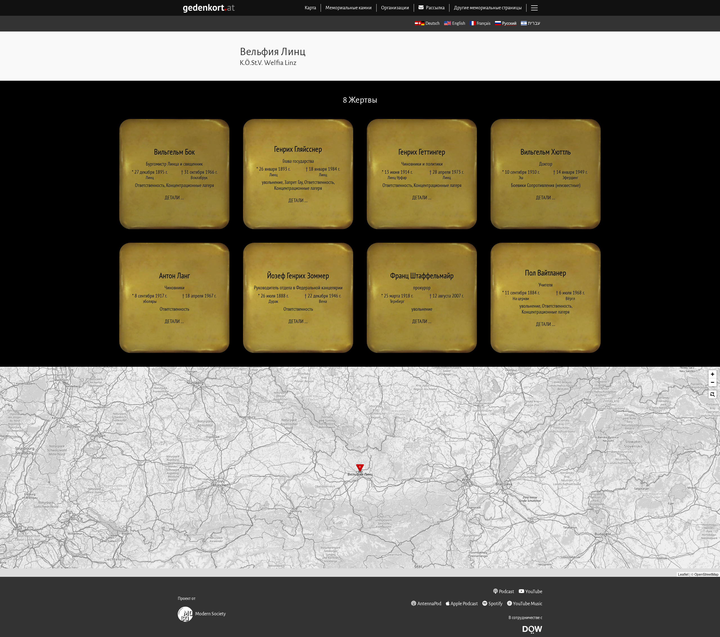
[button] (360, 468)
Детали (176, 197)
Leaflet (683, 574)
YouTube (533, 591)
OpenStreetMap (706, 574)
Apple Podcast (464, 603)
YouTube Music (527, 603)
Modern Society (210, 613)
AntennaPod (429, 603)
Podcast (506, 591)
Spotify (495, 603)
